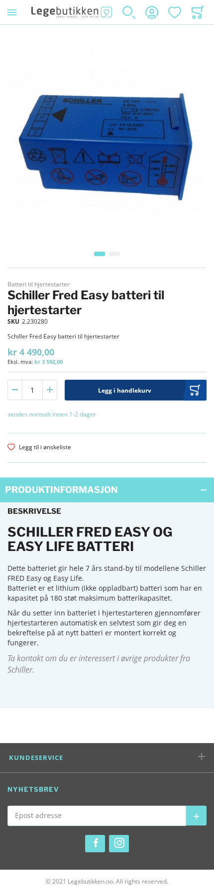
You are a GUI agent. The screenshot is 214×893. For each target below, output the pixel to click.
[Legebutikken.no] (71, 12)
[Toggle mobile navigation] (12, 12)
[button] (99, 254)
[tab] (107, 490)
